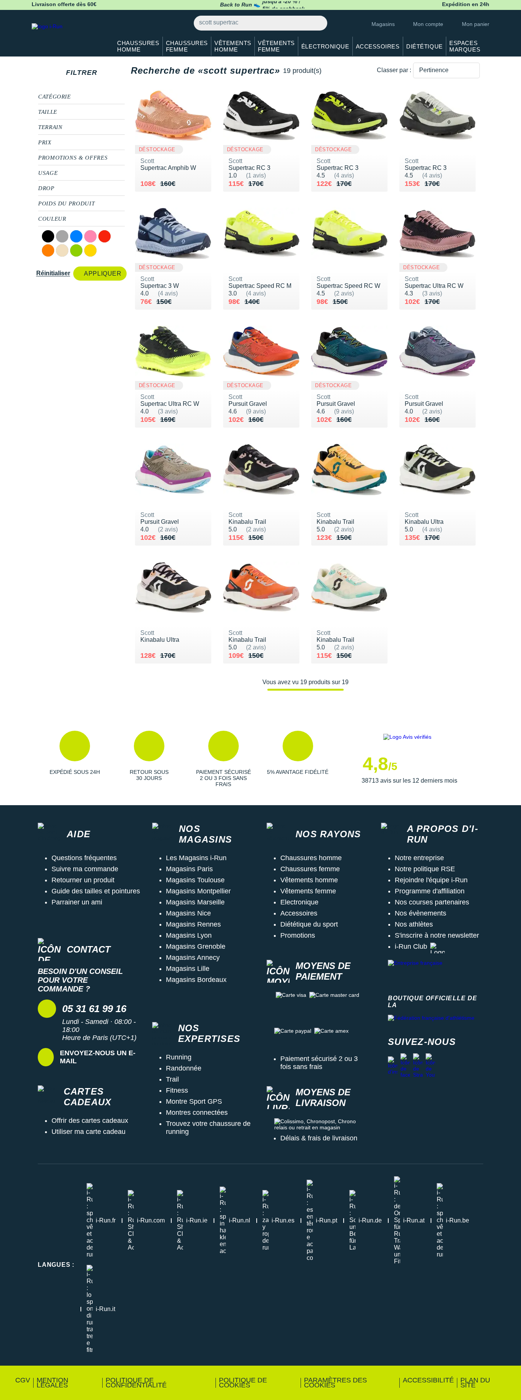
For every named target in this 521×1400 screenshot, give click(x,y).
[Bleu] (76, 236)
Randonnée (183, 1068)
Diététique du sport (309, 924)
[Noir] (48, 236)
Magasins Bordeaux (196, 979)
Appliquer (102, 273)
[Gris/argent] (62, 236)
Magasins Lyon (189, 935)
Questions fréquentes (84, 858)
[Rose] (90, 236)
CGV (22, 1380)
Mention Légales (52, 1382)
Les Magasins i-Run (196, 858)
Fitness (177, 1090)
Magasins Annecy (193, 957)
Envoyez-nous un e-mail (97, 1057)
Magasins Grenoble (195, 946)
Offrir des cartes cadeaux (89, 1120)
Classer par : (394, 70)
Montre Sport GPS (194, 1101)
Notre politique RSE (425, 869)
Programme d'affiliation (430, 891)
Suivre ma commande (84, 869)
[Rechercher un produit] (317, 23)
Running (178, 1057)
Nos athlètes (414, 924)
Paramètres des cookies (335, 1382)
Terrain (50, 127)
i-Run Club (411, 946)
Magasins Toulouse (195, 880)
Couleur (52, 219)
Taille (47, 112)
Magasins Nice (188, 913)
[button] (74, 759)
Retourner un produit (82, 880)
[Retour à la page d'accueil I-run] (68, 36)
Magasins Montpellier (198, 891)
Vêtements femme (308, 891)
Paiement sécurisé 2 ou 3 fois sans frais (319, 1063)
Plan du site (475, 1382)
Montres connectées (197, 1112)
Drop (46, 188)
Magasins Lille (187, 968)
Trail (172, 1079)
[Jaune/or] (90, 250)
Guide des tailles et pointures (95, 891)
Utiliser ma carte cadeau (88, 1131)
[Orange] (48, 250)
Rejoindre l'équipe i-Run (431, 880)
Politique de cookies (243, 1382)
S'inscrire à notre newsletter (437, 935)
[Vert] (76, 250)
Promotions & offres (73, 158)
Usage (48, 173)
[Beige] (62, 250)
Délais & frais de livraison (318, 1138)
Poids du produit (66, 203)
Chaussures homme (311, 858)
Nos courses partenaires (432, 902)
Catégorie (54, 97)
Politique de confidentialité (136, 1382)
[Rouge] (104, 236)
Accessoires (298, 913)
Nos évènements (420, 913)
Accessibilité (428, 1380)
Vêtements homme (309, 880)
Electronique (299, 902)
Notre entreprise (419, 858)
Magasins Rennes (193, 924)
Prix (44, 142)
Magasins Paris (189, 869)
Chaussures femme (310, 869)
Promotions (297, 935)
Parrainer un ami (76, 902)
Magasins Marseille (195, 902)
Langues (56, 1264)
